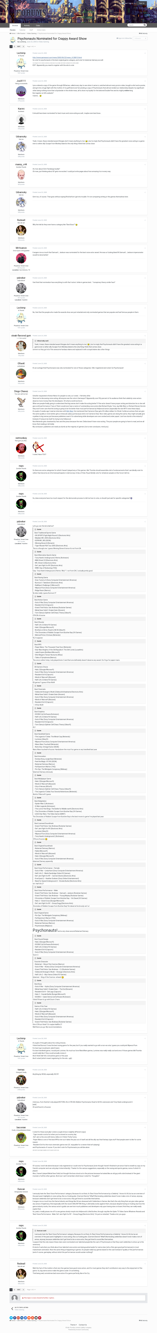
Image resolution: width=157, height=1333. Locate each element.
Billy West (69, 411)
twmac (21, 1069)
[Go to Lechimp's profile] (13, 40)
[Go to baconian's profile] (21, 1138)
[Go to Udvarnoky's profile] (21, 147)
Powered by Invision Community (78, 1329)
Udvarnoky (21, 136)
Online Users (41, 30)
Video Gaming (44, 42)
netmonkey (21, 438)
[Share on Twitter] (11, 1317)
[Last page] (23, 46)
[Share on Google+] (18, 1317)
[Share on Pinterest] (39, 1317)
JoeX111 (21, 80)
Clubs (38, 25)
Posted (40, 53)
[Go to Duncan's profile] (21, 1199)
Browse (15, 25)
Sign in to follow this (125, 38)
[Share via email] (36, 1317)
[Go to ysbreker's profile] (21, 288)
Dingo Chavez (21, 391)
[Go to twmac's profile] (21, 1080)
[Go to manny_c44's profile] (21, 175)
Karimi (21, 108)
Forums (12, 30)
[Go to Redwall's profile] (21, 230)
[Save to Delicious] (25, 1317)
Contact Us (83, 1325)
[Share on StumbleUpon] (32, 1317)
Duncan (21, 1189)
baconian (21, 1127)
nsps (21, 465)
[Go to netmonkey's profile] (21, 448)
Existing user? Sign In (126, 3)
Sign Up (141, 3)
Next (18, 46)
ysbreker (21, 277)
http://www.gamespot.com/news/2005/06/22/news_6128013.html (57, 57)
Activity (27, 25)
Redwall (21, 220)
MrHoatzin (21, 248)
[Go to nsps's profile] (21, 476)
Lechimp (23, 42)
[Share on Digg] (21, 1317)
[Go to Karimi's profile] (21, 119)
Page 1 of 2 (31, 46)
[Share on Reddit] (29, 1317)
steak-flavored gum (21, 335)
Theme (73, 1325)
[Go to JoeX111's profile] (21, 91)
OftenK (21, 363)
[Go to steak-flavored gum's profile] (21, 346)
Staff (31, 30)
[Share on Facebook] (14, 1317)
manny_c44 (21, 164)
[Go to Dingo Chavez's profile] (21, 401)
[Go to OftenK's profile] (21, 374)
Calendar (22, 30)
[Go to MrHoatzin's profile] (21, 258)
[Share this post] (145, 53)
